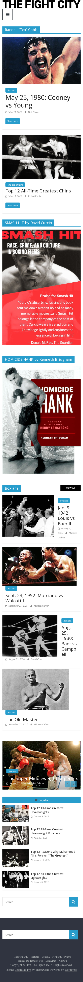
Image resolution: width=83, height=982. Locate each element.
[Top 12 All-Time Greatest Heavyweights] (16, 805)
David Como (37, 659)
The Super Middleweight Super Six (42, 778)
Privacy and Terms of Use (30, 960)
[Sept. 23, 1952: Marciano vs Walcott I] (39, 549)
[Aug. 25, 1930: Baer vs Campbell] (29, 617)
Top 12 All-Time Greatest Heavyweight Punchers (47, 831)
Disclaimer (51, 960)
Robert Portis (34, 196)
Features (12, 771)
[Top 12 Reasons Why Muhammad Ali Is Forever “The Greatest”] (16, 849)
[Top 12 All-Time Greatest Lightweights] (16, 871)
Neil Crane (33, 112)
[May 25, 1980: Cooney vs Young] (41, 39)
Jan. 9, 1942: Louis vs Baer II (66, 516)
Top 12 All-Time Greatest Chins (38, 191)
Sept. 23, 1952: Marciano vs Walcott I (34, 598)
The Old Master (21, 719)
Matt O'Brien (38, 783)
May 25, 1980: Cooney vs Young (37, 101)
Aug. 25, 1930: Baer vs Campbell (69, 640)
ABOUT (63, 960)
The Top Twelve (15, 184)
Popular (43, 800)
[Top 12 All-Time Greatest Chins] (41, 138)
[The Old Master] (35, 671)
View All (70, 488)
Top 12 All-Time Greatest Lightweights (47, 876)
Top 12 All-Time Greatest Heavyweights (47, 810)
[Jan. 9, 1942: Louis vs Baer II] (28, 497)
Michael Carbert (41, 605)
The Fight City (21, 956)
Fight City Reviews (61, 956)
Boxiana (11, 90)
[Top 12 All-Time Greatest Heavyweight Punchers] (16, 826)
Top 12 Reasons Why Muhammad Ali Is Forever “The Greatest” (53, 854)
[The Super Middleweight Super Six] (41, 743)
